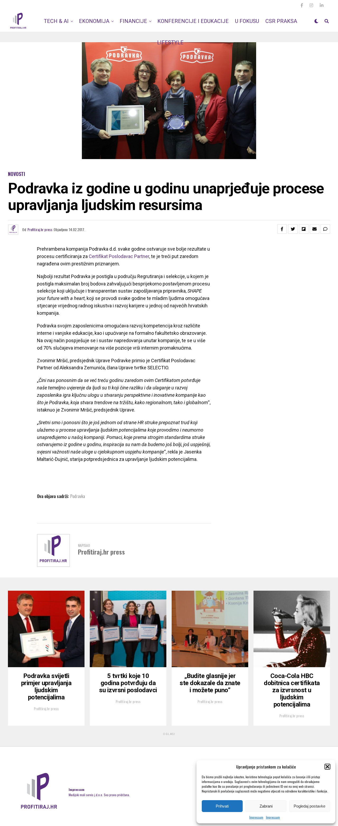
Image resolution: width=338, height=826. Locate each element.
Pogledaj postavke (309, 806)
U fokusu (247, 21)
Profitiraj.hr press (39, 229)
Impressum (256, 817)
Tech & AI (56, 21)
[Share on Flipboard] (303, 229)
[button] (327, 766)
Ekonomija (94, 21)
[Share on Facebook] (282, 229)
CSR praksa (281, 21)
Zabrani (266, 806)
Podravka (77, 496)
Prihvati (222, 806)
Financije (133, 21)
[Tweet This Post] (293, 229)
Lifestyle (170, 42)
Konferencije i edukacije (193, 21)
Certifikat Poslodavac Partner (119, 256)
